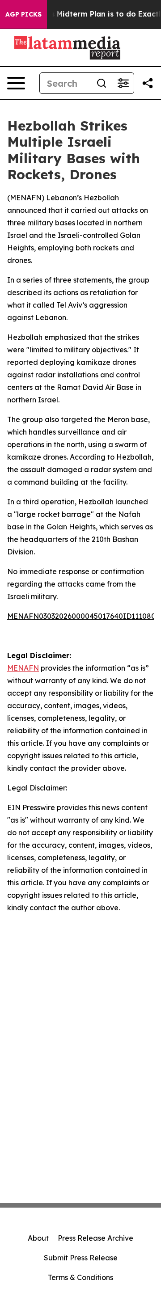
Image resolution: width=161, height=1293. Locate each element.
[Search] (101, 83)
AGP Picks (23, 14)
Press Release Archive (95, 1238)
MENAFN (26, 197)
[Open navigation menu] (16, 83)
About (38, 1238)
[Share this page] (147, 83)
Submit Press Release (81, 1257)
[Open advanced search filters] (123, 83)
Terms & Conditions (80, 1277)
